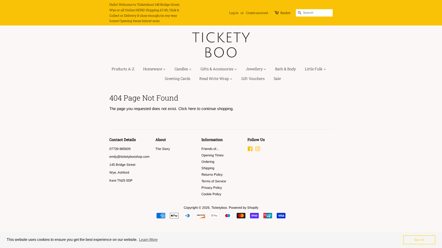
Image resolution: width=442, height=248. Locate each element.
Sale (277, 78)
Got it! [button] (419, 240)
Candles (181, 68)
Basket (285, 13)
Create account (257, 13)
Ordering (207, 161)
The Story (162, 149)
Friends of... (210, 149)
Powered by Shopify (243, 207)
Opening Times (212, 155)
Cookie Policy (211, 194)
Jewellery (255, 68)
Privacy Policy (211, 187)
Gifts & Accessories (217, 68)
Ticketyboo (219, 207)
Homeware (153, 68)
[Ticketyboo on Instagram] (257, 150)
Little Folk (314, 68)
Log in (233, 13)
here (192, 109)
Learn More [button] (148, 240)
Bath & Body (285, 68)
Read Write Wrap (214, 78)
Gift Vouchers (253, 78)
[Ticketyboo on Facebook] (250, 150)
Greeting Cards (177, 78)
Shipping (207, 168)
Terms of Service (213, 181)
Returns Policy (212, 174)
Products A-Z (123, 68)
